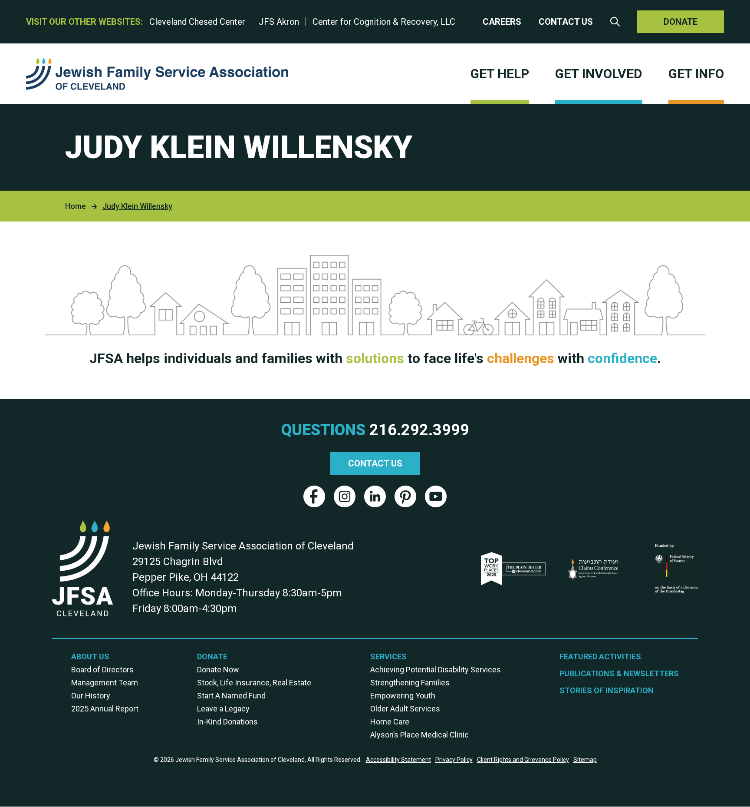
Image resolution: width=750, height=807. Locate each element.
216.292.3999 (419, 430)
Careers (502, 22)
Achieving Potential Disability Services (435, 669)
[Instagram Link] (344, 496)
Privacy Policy (454, 759)
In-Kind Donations (227, 721)
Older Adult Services (405, 708)
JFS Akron (279, 22)
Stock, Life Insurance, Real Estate (254, 682)
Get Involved (598, 73)
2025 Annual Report (104, 708)
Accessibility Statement (398, 759)
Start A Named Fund (231, 695)
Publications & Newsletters (619, 673)
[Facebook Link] (314, 496)
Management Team (104, 682)
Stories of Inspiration (606, 690)
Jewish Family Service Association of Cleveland (157, 74)
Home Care (389, 721)
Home (75, 206)
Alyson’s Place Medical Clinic (419, 734)
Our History (90, 695)
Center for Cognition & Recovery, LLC (383, 22)
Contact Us (566, 22)
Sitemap (585, 759)
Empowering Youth (402, 695)
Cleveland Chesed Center (197, 22)
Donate (680, 22)
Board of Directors (102, 669)
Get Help (499, 73)
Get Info (696, 73)
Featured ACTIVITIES (600, 656)
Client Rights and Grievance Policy (523, 759)
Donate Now (218, 669)
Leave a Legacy (223, 708)
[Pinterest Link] (405, 496)
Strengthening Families (410, 682)
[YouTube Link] (436, 496)
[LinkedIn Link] (375, 496)
